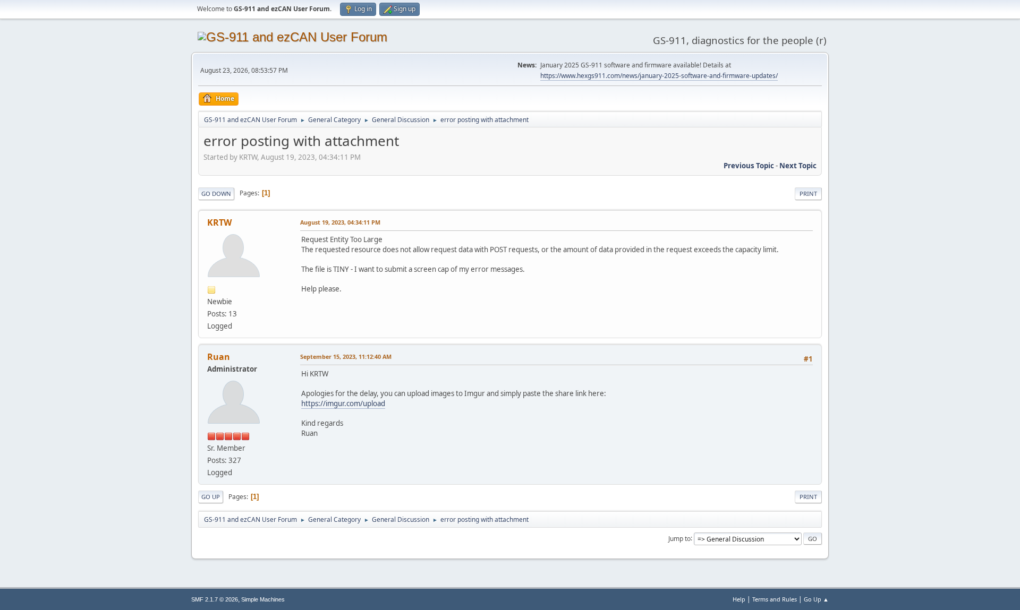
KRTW (219, 222)
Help (739, 599)
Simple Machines (263, 599)
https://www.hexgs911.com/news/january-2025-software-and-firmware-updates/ (659, 75)
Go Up (210, 497)
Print (808, 193)
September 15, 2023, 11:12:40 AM (346, 356)
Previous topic (749, 165)
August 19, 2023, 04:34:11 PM (340, 222)
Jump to (679, 538)
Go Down (216, 193)
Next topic (798, 165)
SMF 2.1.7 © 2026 (214, 599)
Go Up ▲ (816, 599)
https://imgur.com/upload (343, 403)
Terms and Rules (774, 599)
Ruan (218, 357)
